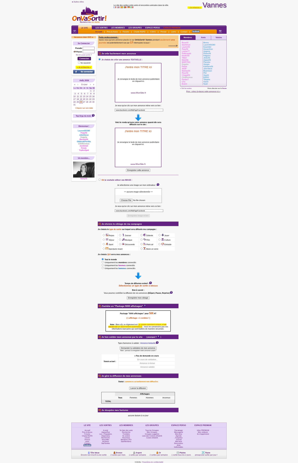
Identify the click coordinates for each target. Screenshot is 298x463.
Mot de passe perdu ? (84, 55)
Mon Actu (178, 434)
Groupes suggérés (152, 434)
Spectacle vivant (115, 249)
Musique (128, 240)
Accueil (98, 32)
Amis (203, 37)
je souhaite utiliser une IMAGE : (117, 180)
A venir (105, 430)
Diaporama (106, 436)
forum (224, 88)
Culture (167, 240)
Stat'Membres (126, 441)
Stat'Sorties (105, 443)
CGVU (153, 32)
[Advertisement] (170, 16)
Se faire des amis (126, 430)
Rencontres (178, 443)
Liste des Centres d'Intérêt (152, 436)
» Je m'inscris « (195, 7)
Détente (149, 235)
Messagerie (178, 432)
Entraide (168, 244)
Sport (110, 244)
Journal (178, 440)
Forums (126, 32)
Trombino (126, 434)
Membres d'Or (126, 440)
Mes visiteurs (203, 432)
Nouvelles (105, 440)
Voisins (219, 37)
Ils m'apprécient (203, 434)
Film (148, 240)
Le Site (84, 28)
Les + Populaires (105, 434)
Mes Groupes (152, 432)
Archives (105, 441)
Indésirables (178, 447)
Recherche (105, 438)
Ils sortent (126, 436)
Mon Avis (178, 441)
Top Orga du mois (83, 116)
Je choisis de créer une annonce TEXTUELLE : (122, 60)
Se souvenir (86, 63)
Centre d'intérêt (152, 438)
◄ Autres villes (77, 2)
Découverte (129, 244)
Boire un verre (152, 249)
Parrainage (178, 430)
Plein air (149, 244)
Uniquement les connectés (120, 262)
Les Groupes (135, 28)
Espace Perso (152, 28)
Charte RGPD (139, 32)
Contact (184, 32)
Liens (173, 32)
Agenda (178, 436)
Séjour (111, 240)
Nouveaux (126, 438)
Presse (163, 32)
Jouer (166, 235)
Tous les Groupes (152, 430)
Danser (127, 235)
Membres (188, 37)
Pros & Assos (112, 32)
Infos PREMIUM (203, 430)
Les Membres (118, 28)
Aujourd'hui (106, 432)
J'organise (179, 438)
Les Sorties (101, 28)
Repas (111, 235)
